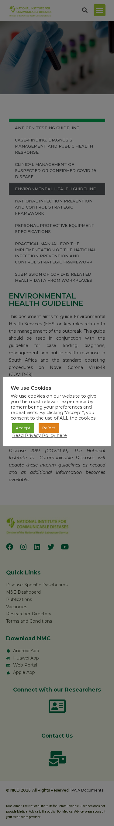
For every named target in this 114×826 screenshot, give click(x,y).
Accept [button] (23, 427)
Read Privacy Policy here (39, 435)
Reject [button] (48, 427)
